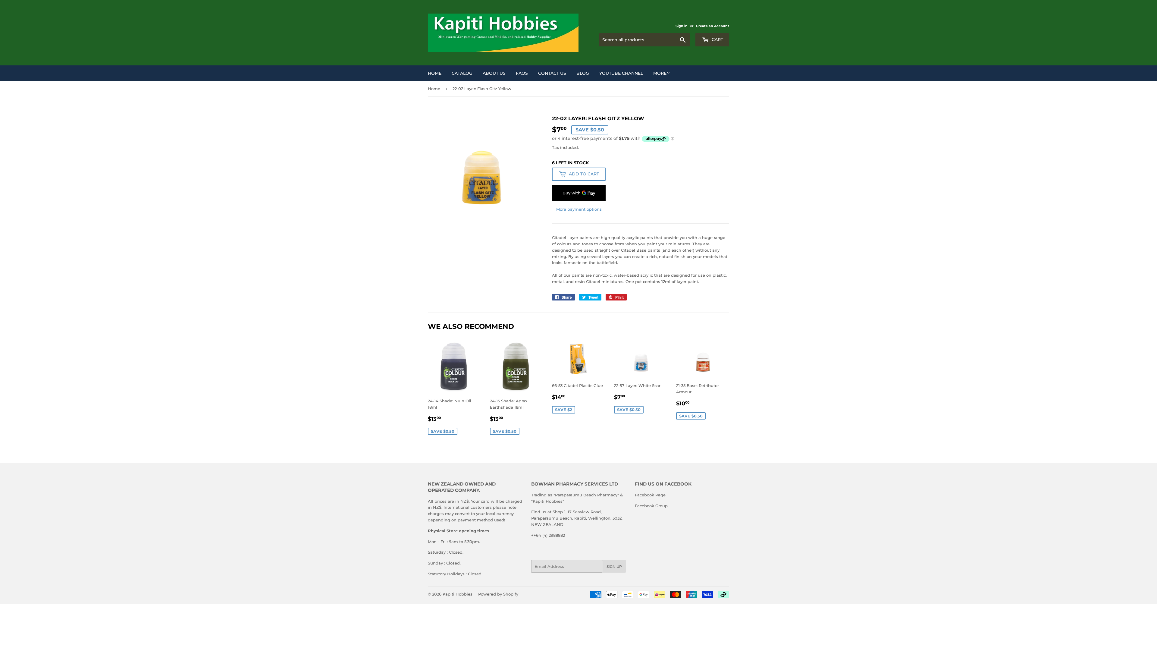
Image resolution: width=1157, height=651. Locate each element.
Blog (582, 73)
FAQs (522, 73)
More (659, 73)
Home (434, 73)
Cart (716, 39)
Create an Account (712, 26)
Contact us (552, 73)
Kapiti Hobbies (457, 594)
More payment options (579, 209)
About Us (494, 73)
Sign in (682, 26)
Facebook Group (651, 505)
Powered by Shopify (498, 594)
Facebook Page (650, 494)
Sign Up (614, 566)
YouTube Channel (621, 73)
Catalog (462, 73)
